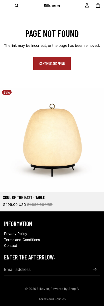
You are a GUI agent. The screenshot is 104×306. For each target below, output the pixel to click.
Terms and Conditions (22, 239)
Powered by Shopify (64, 289)
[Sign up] (94, 269)
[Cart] (97, 5)
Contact (10, 245)
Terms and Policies (52, 299)
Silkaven (43, 289)
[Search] (16, 5)
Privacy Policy (15, 233)
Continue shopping (52, 63)
